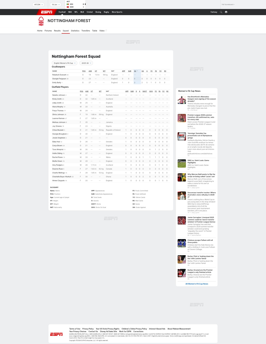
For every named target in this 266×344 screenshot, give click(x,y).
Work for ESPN (125, 331)
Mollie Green (57, 161)
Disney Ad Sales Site (108, 331)
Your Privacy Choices (77, 331)
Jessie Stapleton (58, 138)
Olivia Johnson (58, 114)
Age (90, 71)
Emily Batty (56, 82)
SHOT (145, 91)
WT (104, 71)
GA (143, 71)
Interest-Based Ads (157, 329)
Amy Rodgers (57, 165)
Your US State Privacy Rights (107, 329)
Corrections (138, 331)
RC (165, 71)
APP (123, 71)
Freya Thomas (57, 110)
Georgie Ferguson (59, 79)
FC (152, 71)
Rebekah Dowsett (59, 75)
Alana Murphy (57, 107)
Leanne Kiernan (58, 118)
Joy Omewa (57, 126)
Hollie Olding (57, 153)
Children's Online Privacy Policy (134, 329)
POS (83, 71)
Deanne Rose (57, 169)
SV (135, 71)
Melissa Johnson (58, 122)
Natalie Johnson (58, 95)
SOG (151, 91)
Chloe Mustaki (58, 130)
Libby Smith (57, 103)
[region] (111, 76)
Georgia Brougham (59, 134)
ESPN (46, 12)
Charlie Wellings (58, 173)
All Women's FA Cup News (197, 284)
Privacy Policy (88, 329)
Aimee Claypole (58, 180)
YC (160, 71)
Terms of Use (74, 329)
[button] (221, 12)
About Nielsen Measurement (179, 329)
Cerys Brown (57, 145)
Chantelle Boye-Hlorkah (61, 177)
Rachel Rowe (57, 157)
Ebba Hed (56, 142)
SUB (129, 71)
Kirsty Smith (57, 99)
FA (156, 71)
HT (96, 71)
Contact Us (93, 331)
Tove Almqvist (57, 149)
